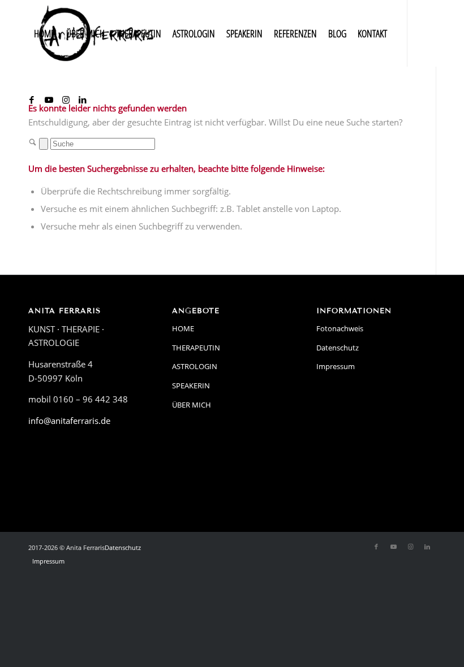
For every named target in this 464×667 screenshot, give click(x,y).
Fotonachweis (339, 328)
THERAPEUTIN (196, 348)
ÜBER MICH (191, 405)
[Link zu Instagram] (65, 99)
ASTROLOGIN (194, 366)
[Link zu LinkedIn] (82, 99)
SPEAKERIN (191, 385)
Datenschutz (337, 348)
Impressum (335, 366)
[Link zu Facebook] (31, 99)
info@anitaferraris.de (69, 420)
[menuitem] (44, 33)
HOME (183, 328)
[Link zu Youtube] (48, 99)
